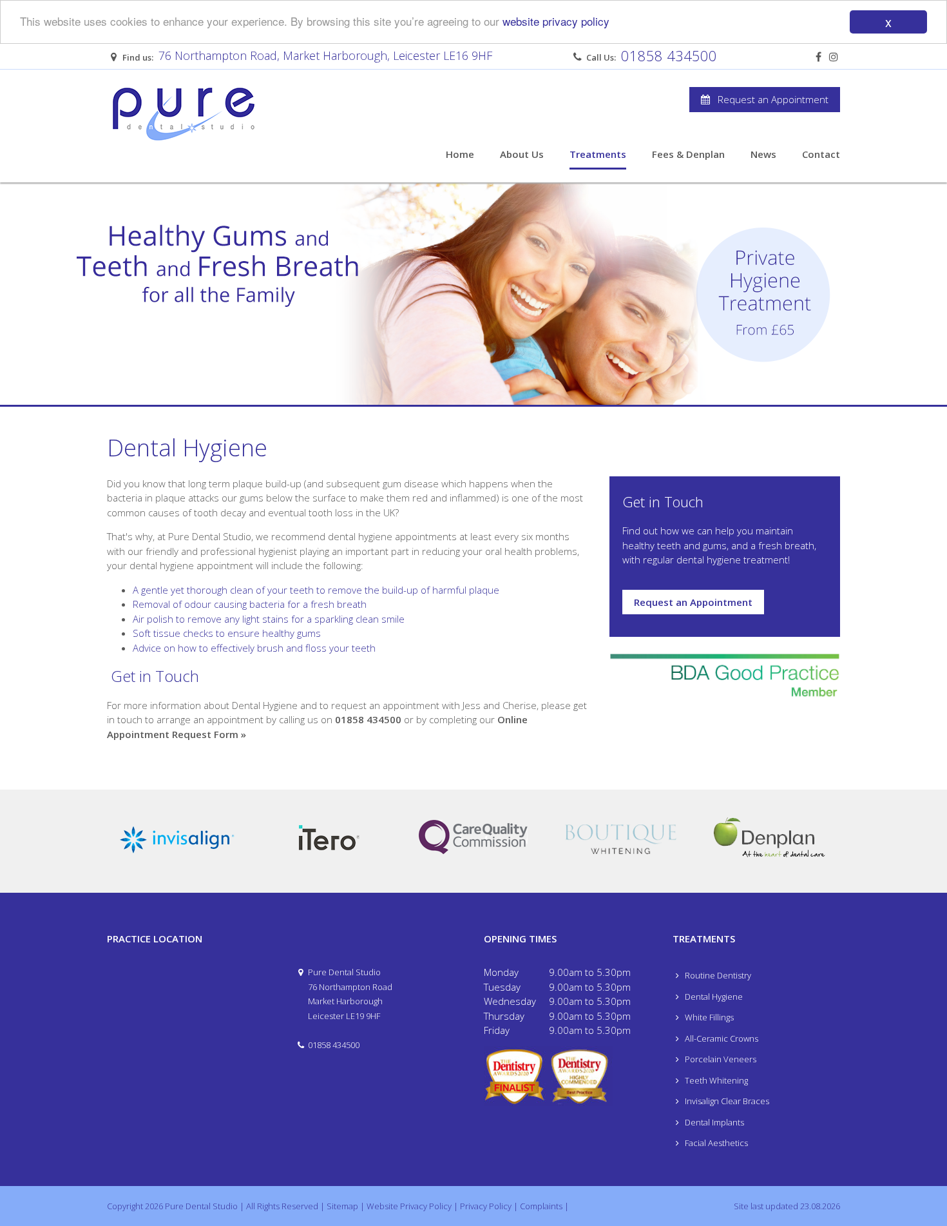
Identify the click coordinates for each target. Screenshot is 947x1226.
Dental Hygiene (713, 996)
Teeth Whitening (715, 1080)
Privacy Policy (486, 1206)
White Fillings (708, 1017)
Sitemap (342, 1206)
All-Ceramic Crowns (720, 1038)
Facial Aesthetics (715, 1143)
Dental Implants (713, 1122)
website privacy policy (555, 22)
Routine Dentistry (717, 975)
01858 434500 (669, 55)
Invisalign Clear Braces (726, 1101)
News (763, 154)
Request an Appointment (769, 99)
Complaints (541, 1206)
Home (460, 154)
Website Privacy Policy (409, 1206)
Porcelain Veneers (719, 1059)
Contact (821, 154)
